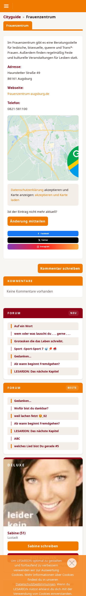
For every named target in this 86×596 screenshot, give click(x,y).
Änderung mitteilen (28, 221)
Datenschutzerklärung (27, 190)
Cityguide (12, 16)
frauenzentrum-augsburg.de (28, 93)
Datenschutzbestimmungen (35, 584)
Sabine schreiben (43, 546)
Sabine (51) (16, 533)
